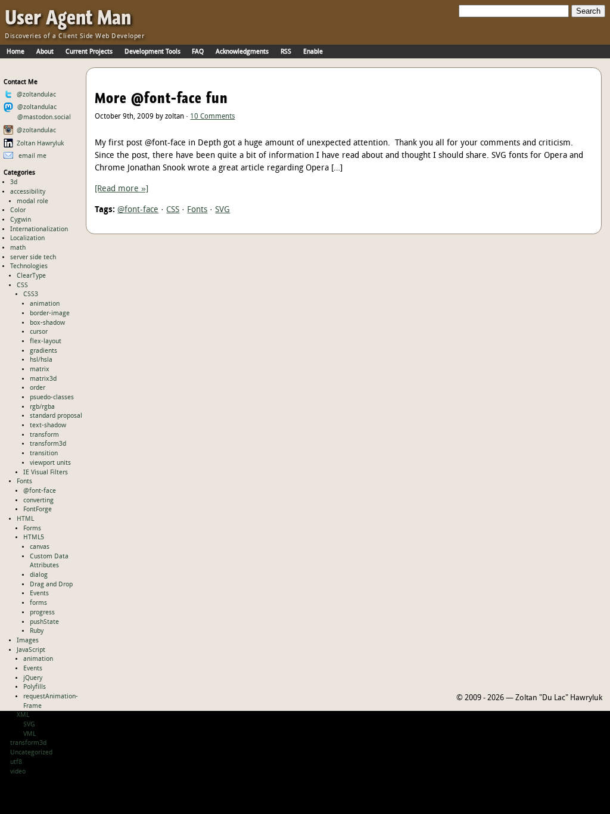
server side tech (33, 257)
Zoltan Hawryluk (40, 143)
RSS (286, 51)
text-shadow (48, 425)
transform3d (48, 444)
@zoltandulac (36, 94)
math (18, 247)
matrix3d (43, 379)
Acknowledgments (242, 51)
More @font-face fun (161, 98)
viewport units (50, 463)
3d (13, 182)
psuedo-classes (52, 397)
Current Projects (89, 51)
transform (44, 435)
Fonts (24, 481)
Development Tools (152, 51)
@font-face (39, 491)
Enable (313, 51)
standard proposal (56, 416)
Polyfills (34, 687)
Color (18, 210)
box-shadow (47, 323)
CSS (22, 285)
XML (23, 715)
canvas (39, 547)
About (45, 51)
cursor (39, 331)
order (37, 388)
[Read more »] (121, 189)
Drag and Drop (51, 584)
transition (44, 453)
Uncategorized (31, 752)
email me (31, 156)
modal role (32, 201)
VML (29, 734)
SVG (29, 724)
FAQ (198, 51)
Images (28, 640)
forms (38, 603)
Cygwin (20, 219)
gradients (43, 351)
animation (45, 303)
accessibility (27, 191)
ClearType (31, 275)
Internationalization (39, 229)
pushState (44, 622)
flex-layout (45, 341)
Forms (32, 528)
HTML (25, 519)
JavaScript (31, 650)
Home (15, 51)
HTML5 (33, 537)
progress (42, 612)
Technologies (29, 266)
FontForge (37, 509)
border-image (50, 313)
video (18, 771)
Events (39, 593)
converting (38, 500)
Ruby (36, 631)
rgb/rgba (42, 407)
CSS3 (30, 294)
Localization (27, 238)
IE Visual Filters (45, 472)
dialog (39, 575)
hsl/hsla (41, 359)
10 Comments (212, 116)
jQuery (32, 678)
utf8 (16, 762)
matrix (39, 369)
